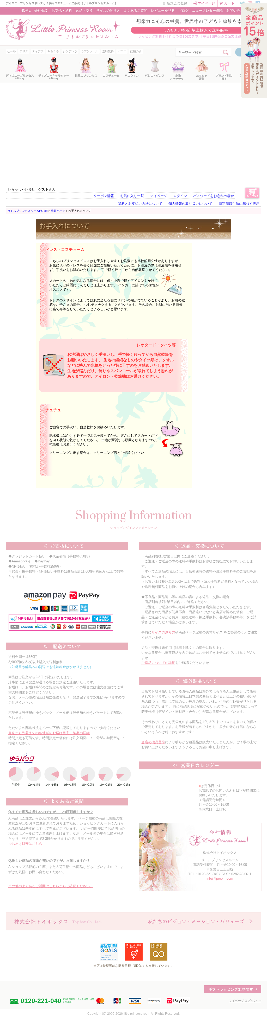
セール (11, 51)
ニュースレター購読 (207, 10)
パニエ (122, 51)
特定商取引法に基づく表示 (239, 204)
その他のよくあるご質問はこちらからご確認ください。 (50, 886)
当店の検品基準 (153, 742)
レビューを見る (163, 10)
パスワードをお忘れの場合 (213, 196)
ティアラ (38, 51)
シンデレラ (70, 51)
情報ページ (58, 210)
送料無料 (108, 51)
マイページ (206, 3)
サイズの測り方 (108, 10)
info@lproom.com (220, 878)
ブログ (183, 10)
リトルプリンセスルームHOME (28, 210)
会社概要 (41, 10)
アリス (24, 51)
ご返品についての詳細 (158, 663)
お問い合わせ (236, 10)
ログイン (180, 196)
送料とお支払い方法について (140, 204)
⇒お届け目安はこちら (25, 844)
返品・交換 (84, 10)
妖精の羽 (136, 51)
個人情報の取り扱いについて (190, 204)
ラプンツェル (89, 51)
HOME (26, 10)
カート (229, 3)
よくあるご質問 (135, 10)
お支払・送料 (62, 10)
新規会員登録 (177, 3)
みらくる (53, 51)
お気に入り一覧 (132, 196)
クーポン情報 (104, 196)
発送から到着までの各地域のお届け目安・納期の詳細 (49, 733)
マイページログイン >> (245, 1000)
